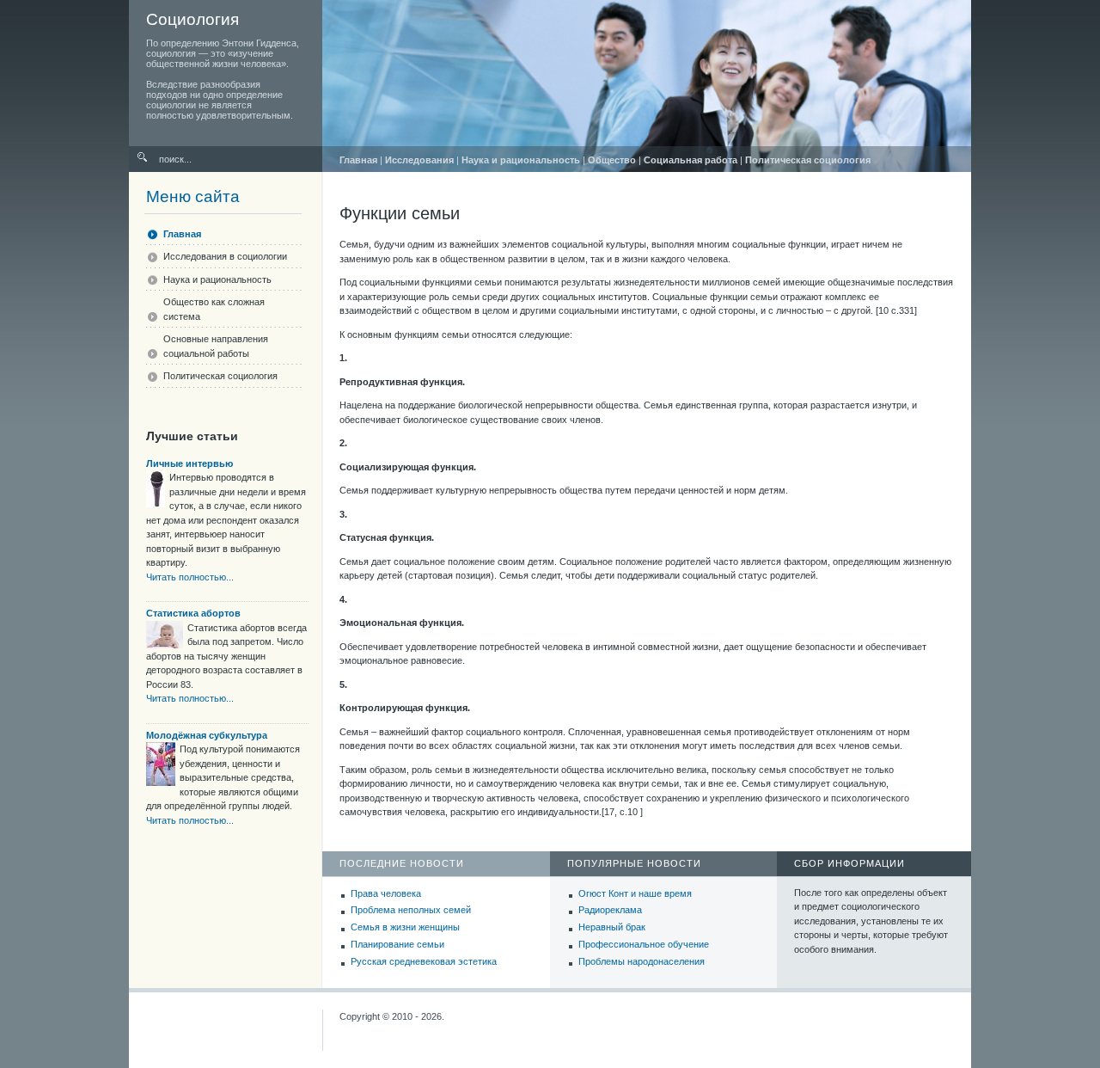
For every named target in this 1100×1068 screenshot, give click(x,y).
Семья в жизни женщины (405, 927)
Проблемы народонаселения (641, 961)
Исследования (419, 160)
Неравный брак (611, 927)
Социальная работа (690, 160)
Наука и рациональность (520, 160)
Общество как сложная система (214, 309)
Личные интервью (189, 463)
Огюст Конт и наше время (635, 893)
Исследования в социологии (225, 256)
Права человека (386, 893)
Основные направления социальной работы (215, 346)
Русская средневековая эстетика (424, 961)
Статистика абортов (193, 613)
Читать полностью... (190, 577)
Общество (612, 160)
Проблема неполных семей (411, 910)
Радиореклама (610, 910)
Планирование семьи (397, 944)
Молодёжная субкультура (206, 735)
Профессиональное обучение (643, 944)
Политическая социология (808, 160)
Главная (358, 160)
